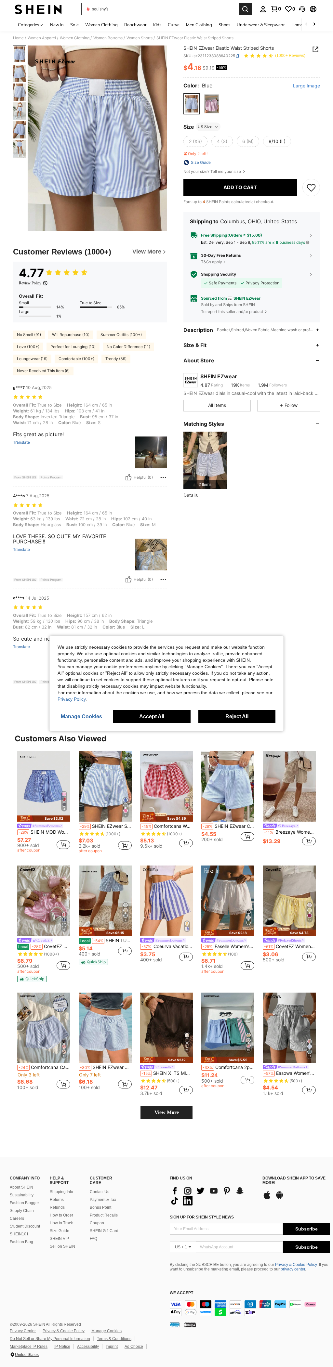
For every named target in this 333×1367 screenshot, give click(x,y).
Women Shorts (140, 38)
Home (18, 38)
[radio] (191, 103)
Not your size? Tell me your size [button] (212, 171)
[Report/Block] (163, 477)
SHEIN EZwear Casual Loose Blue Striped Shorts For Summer (228, 826)
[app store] (267, 1198)
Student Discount (25, 1226)
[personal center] (263, 9)
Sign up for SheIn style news (202, 1217)
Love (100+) (28, 346)
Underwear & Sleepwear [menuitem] (261, 24)
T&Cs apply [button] (211, 261)
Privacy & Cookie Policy (296, 1264)
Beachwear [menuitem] (135, 24)
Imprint (112, 1346)
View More (166, 1112)
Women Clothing (74, 38)
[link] (275, 9)
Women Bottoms (108, 38)
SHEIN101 (19, 1234)
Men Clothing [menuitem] (199, 24)
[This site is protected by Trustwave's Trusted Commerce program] (175, 1324)
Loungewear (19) (32, 358)
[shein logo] (38, 9)
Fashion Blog (21, 1242)
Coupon (97, 1223)
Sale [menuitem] (74, 24)
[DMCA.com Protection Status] (190, 1324)
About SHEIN (21, 1187)
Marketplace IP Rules (28, 1346)
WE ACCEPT (181, 1293)
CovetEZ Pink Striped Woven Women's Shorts (44, 946)
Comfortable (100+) (76, 358)
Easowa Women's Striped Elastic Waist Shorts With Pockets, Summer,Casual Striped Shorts (290, 1073)
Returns (57, 1199)
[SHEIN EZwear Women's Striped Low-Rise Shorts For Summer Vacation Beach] (105, 1028)
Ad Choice (134, 1346)
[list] (213, 1195)
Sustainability (21, 1195)
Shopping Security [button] (218, 274)
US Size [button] (205, 126)
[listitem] (205, 460)
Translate (21, 442)
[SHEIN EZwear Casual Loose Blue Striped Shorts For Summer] (227, 786)
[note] (43, 818)
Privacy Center (23, 1331)
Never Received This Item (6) (43, 370)
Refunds (57, 1207)
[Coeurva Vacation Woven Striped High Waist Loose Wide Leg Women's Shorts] (166, 901)
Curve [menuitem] (174, 24)
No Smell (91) (29, 334)
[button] (302, 9)
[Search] (245, 9)
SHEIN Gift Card (104, 1231)
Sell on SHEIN (62, 1246)
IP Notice (62, 1346)
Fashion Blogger (24, 1203)
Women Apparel (42, 38)
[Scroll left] (306, 24)
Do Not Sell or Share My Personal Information (50, 1338)
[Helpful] (128, 477)
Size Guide (59, 1231)
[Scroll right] (314, 24)
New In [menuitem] (57, 24)
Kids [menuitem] (157, 24)
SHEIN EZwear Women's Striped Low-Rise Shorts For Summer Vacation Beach (106, 1067)
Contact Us (99, 1192)
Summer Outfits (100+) (121, 334)
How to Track (61, 1223)
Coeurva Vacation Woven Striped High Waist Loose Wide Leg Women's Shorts (167, 946)
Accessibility (88, 1346)
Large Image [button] (306, 85)
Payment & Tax (103, 1199)
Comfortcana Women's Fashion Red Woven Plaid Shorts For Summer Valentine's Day (167, 826)
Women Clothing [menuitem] (101, 24)
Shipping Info (61, 1192)
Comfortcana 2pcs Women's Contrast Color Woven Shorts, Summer (228, 1067)
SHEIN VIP (59, 1238)
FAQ (93, 1238)
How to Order (61, 1215)
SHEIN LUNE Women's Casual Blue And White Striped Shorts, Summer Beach (106, 940)
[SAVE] (311, 187)
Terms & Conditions (114, 1338)
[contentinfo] (250, 1308)
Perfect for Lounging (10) (73, 346)
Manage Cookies (106, 1331)
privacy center (293, 1269)
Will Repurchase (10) (70, 334)
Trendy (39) (116, 358)
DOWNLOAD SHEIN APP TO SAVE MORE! (294, 1180)
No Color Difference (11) (128, 346)
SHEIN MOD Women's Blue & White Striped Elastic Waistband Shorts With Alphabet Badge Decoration (44, 832)
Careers (17, 1218)
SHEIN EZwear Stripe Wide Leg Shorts (106, 826)
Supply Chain (22, 1210)
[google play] (279, 1198)
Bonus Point (100, 1207)
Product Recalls (104, 1215)
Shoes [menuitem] (224, 24)
